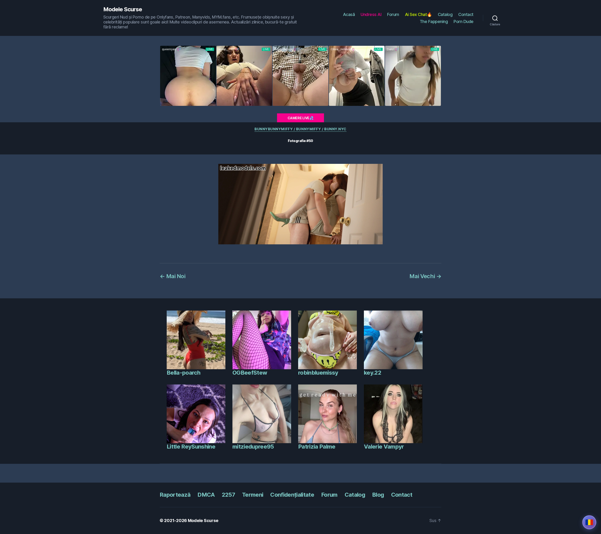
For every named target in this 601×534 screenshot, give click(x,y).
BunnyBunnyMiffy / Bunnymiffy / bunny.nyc (300, 129)
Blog (378, 494)
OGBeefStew (249, 372)
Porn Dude (464, 21)
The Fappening (434, 21)
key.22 (372, 372)
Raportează (175, 494)
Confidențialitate (292, 494)
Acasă (349, 14)
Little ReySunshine (191, 446)
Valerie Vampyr (384, 446)
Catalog (445, 14)
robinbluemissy (318, 372)
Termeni (252, 494)
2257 (228, 494)
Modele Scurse (122, 9)
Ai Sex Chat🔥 (418, 14)
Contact (466, 14)
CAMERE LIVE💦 (300, 118)
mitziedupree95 (253, 446)
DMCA (206, 494)
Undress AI (371, 14)
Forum (393, 14)
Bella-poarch (183, 372)
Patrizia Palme (316, 446)
